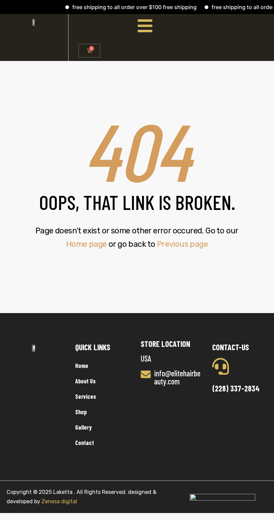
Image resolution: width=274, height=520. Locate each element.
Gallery (83, 427)
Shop (81, 412)
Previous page (182, 244)
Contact (84, 442)
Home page (86, 244)
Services (85, 396)
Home (81, 365)
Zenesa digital (58, 501)
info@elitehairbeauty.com (177, 377)
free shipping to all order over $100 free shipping (130, 7)
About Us (85, 381)
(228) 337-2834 (236, 388)
